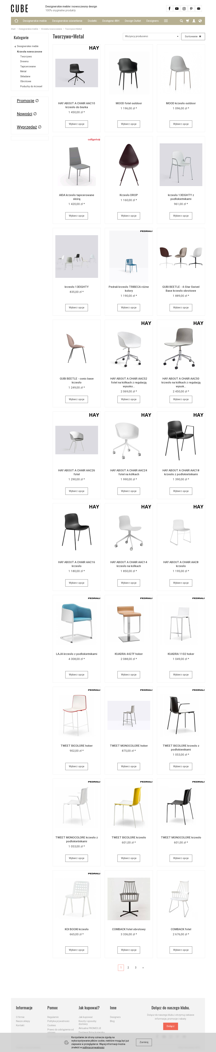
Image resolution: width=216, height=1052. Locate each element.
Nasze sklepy (23, 1021)
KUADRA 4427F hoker (129, 654)
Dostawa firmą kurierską (92, 1032)
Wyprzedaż (27, 127)
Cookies (51, 1025)
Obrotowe (25, 81)
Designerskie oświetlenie (67, 20)
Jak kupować (86, 1017)
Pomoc (52, 1008)
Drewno (24, 61)
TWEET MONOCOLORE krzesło (181, 837)
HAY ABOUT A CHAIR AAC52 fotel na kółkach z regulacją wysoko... (128, 382)
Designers (152, 20)
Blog (112, 1021)
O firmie (20, 1017)
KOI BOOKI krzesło (77, 929)
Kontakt (20, 1025)
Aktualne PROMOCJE (90, 1028)
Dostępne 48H (110, 20)
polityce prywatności (93, 1047)
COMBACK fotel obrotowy (128, 929)
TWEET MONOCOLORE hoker (129, 745)
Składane (25, 76)
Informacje (24, 1008)
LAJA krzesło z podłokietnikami (76, 654)
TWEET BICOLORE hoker (77, 745)
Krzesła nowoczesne (29, 51)
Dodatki (92, 20)
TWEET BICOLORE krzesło (129, 837)
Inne (113, 1008)
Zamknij (144, 1042)
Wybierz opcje (76, 124)
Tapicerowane (28, 66)
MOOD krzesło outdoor (181, 103)
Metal (23, 71)
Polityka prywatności (58, 1021)
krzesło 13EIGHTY (77, 286)
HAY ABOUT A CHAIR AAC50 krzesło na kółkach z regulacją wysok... (180, 382)
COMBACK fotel (181, 929)
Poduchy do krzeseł (31, 86)
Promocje (25, 100)
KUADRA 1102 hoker (181, 654)
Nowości (24, 114)
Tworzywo (26, 56)
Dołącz (170, 1026)
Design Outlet (133, 20)
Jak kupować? (89, 1008)
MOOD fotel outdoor (129, 103)
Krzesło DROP (129, 195)
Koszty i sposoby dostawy (87, 1022)
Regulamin (53, 1017)
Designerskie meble (35, 20)
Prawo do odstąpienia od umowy (60, 1031)
